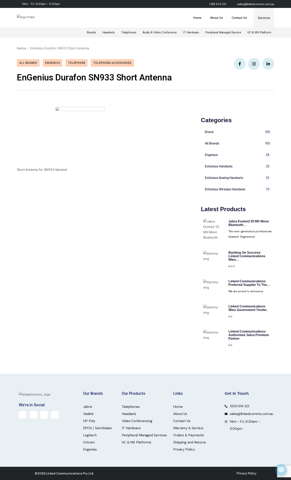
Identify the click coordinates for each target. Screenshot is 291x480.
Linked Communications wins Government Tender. (247, 308)
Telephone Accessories (112, 63)
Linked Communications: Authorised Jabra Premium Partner (248, 335)
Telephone (76, 63)
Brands (91, 32)
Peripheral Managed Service (223, 32)
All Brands (28, 63)
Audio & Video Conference (160, 32)
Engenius (52, 63)
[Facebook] (23, 415)
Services (264, 17)
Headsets (108, 32)
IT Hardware (191, 32)
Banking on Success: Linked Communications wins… (246, 256)
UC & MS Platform (259, 32)
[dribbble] (55, 415)
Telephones (128, 32)
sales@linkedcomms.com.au (255, 4)
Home (21, 48)
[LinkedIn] (44, 415)
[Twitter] (33, 415)
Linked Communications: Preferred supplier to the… (249, 283)
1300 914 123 (217, 4)
